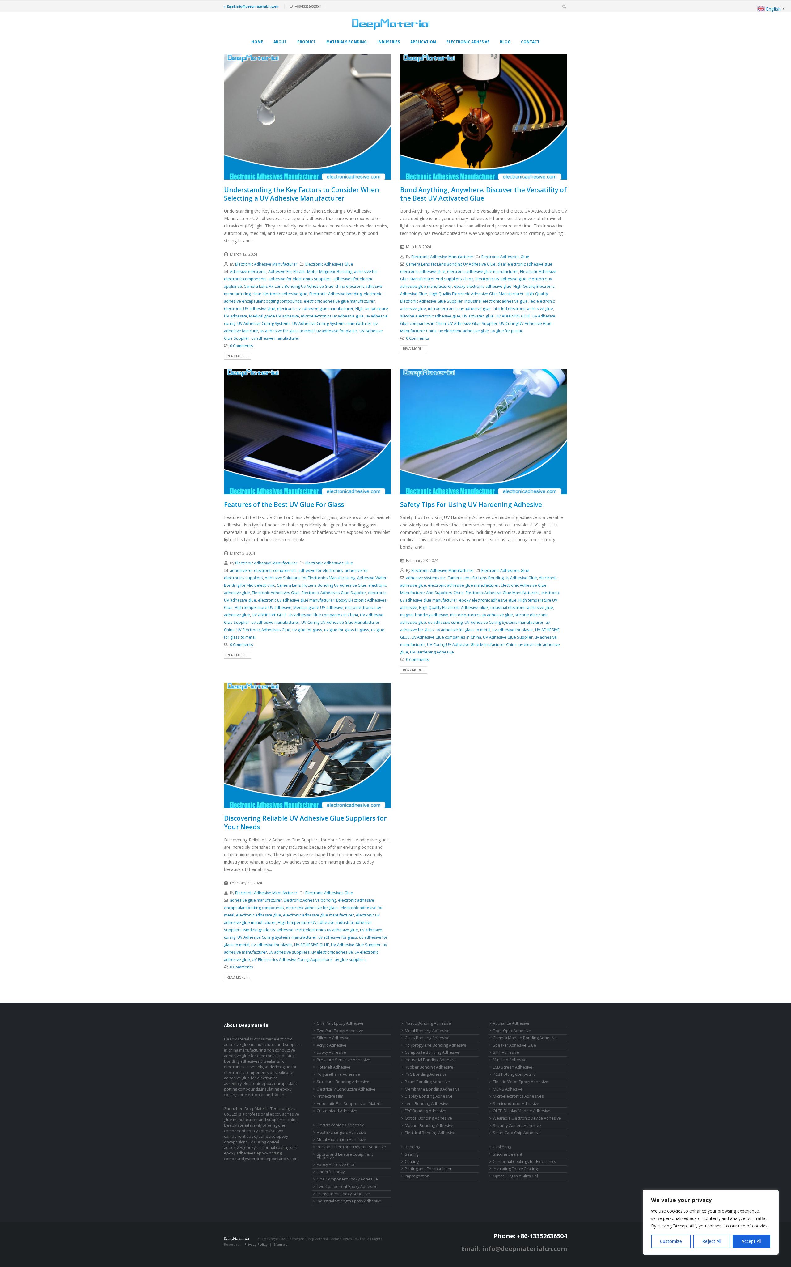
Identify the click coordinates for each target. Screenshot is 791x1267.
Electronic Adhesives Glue (329, 264)
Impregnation (417, 1176)
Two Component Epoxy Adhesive (347, 1186)
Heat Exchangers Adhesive (341, 1132)
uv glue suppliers (350, 959)
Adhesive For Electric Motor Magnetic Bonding (310, 271)
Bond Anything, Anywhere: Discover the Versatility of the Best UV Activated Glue (483, 193)
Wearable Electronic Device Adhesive (527, 1118)
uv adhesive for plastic (336, 331)
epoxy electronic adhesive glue (482, 286)
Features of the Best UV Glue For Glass (284, 504)
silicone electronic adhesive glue (430, 316)
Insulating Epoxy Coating (515, 1168)
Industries (388, 42)
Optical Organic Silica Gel (515, 1176)
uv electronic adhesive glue (463, 331)
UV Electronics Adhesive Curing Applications (292, 959)
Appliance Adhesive (511, 1023)
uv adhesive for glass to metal (287, 331)
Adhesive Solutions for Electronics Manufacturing (310, 577)
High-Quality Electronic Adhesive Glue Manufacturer (476, 293)
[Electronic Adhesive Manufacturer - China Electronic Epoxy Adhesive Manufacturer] (390, 24)
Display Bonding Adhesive (429, 1096)
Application (423, 42)
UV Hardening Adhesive (432, 652)
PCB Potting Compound (514, 1074)
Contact (530, 42)
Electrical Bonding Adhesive (430, 1132)
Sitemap (280, 1244)
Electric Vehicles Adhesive (341, 1125)
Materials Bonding (346, 42)
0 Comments (241, 345)
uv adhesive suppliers (289, 952)
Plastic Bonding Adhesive (428, 1023)
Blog (505, 42)
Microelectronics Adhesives (518, 1096)
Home (257, 42)
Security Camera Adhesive (517, 1125)
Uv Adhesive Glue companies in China (323, 615)
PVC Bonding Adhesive (426, 1074)
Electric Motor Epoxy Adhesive (520, 1081)
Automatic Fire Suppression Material (350, 1103)
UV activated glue (478, 316)
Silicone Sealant (507, 1154)
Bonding (412, 1147)
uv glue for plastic (507, 331)
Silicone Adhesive (333, 1037)
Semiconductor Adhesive (516, 1103)
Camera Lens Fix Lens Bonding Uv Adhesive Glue (288, 286)
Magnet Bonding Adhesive (429, 1125)
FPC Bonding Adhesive (425, 1110)
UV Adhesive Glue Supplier (472, 323)
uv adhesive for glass (337, 937)
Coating (412, 1161)
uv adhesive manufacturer (275, 338)
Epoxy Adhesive (331, 1052)
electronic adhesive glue (422, 271)
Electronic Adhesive (467, 42)
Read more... (237, 356)
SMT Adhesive (506, 1052)
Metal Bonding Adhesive (427, 1030)
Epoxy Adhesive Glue (336, 1164)
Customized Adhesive (337, 1110)
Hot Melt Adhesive (333, 1067)
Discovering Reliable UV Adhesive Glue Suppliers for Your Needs (305, 822)
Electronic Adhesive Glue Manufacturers (502, 592)
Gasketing (502, 1147)
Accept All (751, 1241)
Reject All (711, 1241)
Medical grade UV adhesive (274, 316)
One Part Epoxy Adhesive (340, 1023)
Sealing (411, 1154)
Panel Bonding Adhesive (427, 1081)
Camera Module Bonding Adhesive (525, 1037)
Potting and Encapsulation (429, 1168)
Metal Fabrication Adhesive (341, 1139)
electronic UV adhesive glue (249, 308)
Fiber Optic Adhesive (512, 1030)
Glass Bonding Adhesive (427, 1037)
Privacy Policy (256, 1244)
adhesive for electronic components (263, 570)
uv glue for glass (307, 629)
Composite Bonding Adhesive (432, 1052)
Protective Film (330, 1096)
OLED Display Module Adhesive (521, 1110)
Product (306, 42)
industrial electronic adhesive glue (496, 301)
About (280, 42)
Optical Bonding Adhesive (428, 1118)
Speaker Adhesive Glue (514, 1045)
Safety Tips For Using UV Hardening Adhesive (471, 504)
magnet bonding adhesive (424, 615)
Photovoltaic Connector (269, 1250)
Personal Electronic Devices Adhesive (351, 1147)
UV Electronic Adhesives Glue (263, 629)
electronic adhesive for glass (312, 907)
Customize (671, 1241)
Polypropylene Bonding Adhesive (435, 1045)
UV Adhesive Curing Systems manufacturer (331, 323)
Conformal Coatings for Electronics (524, 1161)
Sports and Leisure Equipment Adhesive (345, 1156)
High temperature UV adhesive (263, 607)
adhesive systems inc (426, 577)
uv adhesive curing (445, 622)
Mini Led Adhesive (510, 1059)
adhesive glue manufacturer (256, 900)
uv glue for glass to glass (346, 629)
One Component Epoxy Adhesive (347, 1179)
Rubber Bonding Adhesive (429, 1067)
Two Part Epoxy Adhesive (340, 1030)
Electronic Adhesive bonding (335, 293)
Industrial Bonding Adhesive (431, 1059)
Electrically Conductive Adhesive (346, 1089)
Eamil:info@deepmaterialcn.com (252, 6)
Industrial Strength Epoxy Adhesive (349, 1201)
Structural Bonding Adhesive (343, 1081)
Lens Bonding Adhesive (426, 1103)
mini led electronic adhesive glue (523, 308)
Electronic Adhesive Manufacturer (266, 264)
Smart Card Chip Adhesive (517, 1132)
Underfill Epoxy (331, 1172)
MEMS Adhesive (507, 1089)
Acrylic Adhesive (331, 1045)
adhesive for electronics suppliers (300, 279)
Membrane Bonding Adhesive (432, 1089)
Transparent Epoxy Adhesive (343, 1194)
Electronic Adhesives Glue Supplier (334, 592)
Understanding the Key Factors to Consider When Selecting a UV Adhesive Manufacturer (301, 193)
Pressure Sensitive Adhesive (343, 1059)
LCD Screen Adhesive (512, 1067)
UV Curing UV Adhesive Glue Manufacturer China (472, 644)
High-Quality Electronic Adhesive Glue (453, 607)
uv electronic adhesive (332, 952)
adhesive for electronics (320, 570)
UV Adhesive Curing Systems (263, 323)
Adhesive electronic (248, 271)
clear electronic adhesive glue (279, 293)
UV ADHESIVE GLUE (513, 316)
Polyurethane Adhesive (338, 1074)
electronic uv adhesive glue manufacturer (315, 308)
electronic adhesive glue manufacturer (339, 301)
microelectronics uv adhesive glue (332, 316)
